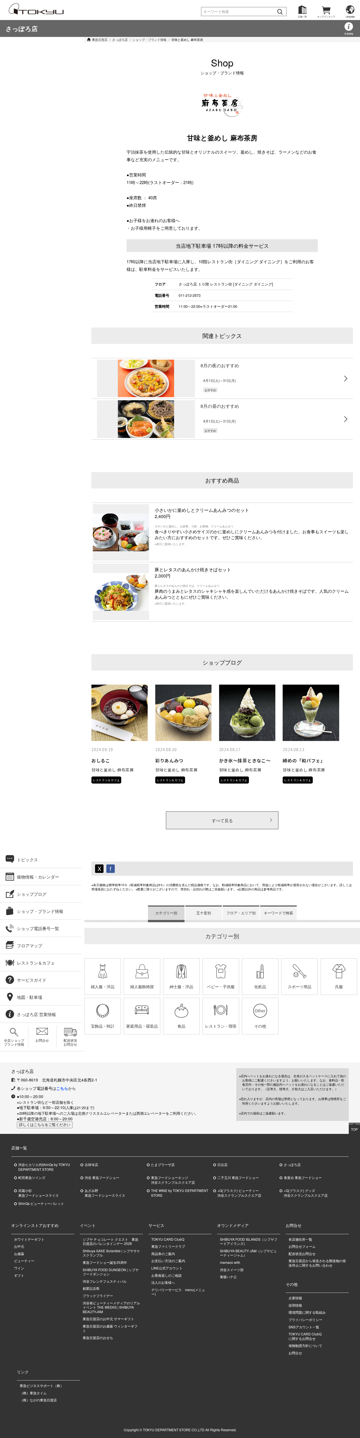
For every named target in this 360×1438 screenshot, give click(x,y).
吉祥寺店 (91, 1164)
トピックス (27, 859)
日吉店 (222, 1164)
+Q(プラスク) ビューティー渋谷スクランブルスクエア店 (239, 1193)
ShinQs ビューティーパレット (41, 1203)
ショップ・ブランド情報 (149, 39)
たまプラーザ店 (163, 1164)
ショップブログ (31, 894)
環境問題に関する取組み (307, 1312)
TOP (354, 1129)
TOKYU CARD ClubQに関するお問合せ (305, 1336)
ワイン (19, 1268)
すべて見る (222, 820)
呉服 (339, 986)
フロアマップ (29, 945)
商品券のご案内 (163, 1253)
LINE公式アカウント (167, 1268)
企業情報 (295, 1297)
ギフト (19, 1275)
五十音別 (203, 912)
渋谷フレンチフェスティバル (105, 1281)
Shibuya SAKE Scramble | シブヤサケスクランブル (111, 1253)
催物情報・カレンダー (38, 877)
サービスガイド (31, 980)
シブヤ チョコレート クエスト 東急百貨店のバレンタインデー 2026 (110, 1241)
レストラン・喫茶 (221, 1026)
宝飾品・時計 (102, 1026)
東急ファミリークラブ (168, 1246)
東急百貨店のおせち (98, 1337)
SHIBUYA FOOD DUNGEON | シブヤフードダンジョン (111, 1271)
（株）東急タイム (33, 1392)
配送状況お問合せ (70, 1042)
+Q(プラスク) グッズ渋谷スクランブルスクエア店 (306, 1193)
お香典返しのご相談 (166, 1275)
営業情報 (348, 33)
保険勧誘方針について (305, 1345)
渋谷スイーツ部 (232, 1269)
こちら (62, 1088)
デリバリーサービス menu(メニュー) (178, 1292)
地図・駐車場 (29, 997)
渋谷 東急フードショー (102, 1177)
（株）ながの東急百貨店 (38, 1399)
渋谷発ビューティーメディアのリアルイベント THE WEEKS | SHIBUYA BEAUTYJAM (111, 1307)
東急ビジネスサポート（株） (42, 1385)
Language (350, 16)
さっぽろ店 (22, 28)
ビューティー (24, 1260)
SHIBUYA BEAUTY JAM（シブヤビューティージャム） (248, 1253)
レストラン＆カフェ (36, 963)
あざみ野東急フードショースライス (105, 1193)
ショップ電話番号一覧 (38, 928)
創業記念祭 (91, 1288)
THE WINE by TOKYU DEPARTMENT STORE (179, 1193)
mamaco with (230, 1262)
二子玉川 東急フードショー (238, 1177)
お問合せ (42, 1040)
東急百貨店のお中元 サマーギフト (108, 1318)
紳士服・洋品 (181, 986)
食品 (181, 1026)
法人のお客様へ (163, 1282)
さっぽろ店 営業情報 (36, 1014)
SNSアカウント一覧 (304, 1326)
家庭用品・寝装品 (142, 1026)
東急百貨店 (99, 39)
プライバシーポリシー (305, 1319)
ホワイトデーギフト (29, 1239)
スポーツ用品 (299, 986)
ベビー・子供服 (221, 986)
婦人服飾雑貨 (142, 986)
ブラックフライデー (98, 1295)
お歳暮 (19, 1253)
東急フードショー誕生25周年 (105, 1262)
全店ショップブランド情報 (14, 1042)
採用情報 (295, 1305)
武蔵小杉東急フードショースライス (38, 1193)
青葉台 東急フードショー (303, 1177)
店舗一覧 (302, 16)
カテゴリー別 (166, 912)
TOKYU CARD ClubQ (167, 1239)
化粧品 (260, 986)
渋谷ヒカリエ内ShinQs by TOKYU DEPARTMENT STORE (44, 1167)
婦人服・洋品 (102, 986)
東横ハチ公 (228, 1276)
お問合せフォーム (302, 1246)
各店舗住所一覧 (300, 1239)
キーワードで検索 (278, 912)
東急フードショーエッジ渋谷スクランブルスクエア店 (173, 1180)
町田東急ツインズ (31, 1177)
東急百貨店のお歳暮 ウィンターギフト (110, 1328)
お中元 (19, 1246)
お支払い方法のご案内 (168, 1260)
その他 (260, 1026)
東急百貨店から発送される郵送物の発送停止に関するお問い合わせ (317, 1262)
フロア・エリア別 (241, 912)
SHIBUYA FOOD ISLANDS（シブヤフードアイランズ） (248, 1241)
